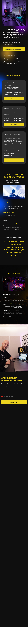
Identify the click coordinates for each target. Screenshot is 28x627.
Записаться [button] (14, 98)
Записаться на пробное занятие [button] (14, 49)
